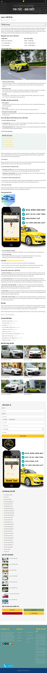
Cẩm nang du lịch (7, 494)
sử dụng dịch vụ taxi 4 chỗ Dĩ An (15, 260)
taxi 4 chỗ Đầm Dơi (13, 587)
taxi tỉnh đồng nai (7, 522)
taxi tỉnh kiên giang (8, 528)
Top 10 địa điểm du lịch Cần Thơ (11, 327)
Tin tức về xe (29, 632)
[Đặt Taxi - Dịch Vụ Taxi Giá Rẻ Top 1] (23, 1)
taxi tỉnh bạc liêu (7, 503)
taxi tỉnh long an (7, 531)
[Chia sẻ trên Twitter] (6, 315)
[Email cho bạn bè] (9, 315)
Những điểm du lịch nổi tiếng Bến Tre (12, 338)
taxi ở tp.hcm (6, 499)
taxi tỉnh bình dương (22, 5)
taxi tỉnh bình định (7, 508)
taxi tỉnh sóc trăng (7, 533)
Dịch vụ (5, 497)
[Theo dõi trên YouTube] (12, 644)
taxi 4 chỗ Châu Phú (8, 323)
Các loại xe (29, 635)
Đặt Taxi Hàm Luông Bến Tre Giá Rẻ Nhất (13, 333)
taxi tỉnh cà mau (7, 517)
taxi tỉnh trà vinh (7, 540)
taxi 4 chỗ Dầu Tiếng (8, 144)
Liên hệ (28, 642)
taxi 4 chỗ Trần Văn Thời (14, 593)
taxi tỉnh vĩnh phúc (7, 544)
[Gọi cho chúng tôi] (10, 644)
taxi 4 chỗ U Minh (12, 570)
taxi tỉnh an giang (7, 501)
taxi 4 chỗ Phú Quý (13, 599)
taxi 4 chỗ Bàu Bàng (7, 142)
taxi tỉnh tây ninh (7, 535)
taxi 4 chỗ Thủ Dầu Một (8, 146)
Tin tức (5, 551)
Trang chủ (15, 5)
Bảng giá (19, 637)
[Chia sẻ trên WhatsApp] (2, 315)
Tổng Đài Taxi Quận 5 (9, 340)
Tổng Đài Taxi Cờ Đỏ (8, 331)
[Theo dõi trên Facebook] (3, 644)
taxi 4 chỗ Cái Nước (13, 581)
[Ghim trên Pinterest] (11, 315)
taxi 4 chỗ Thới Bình (13, 576)
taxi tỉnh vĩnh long (7, 542)
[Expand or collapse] (44, 24)
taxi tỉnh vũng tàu (7, 547)
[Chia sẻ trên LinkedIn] (13, 315)
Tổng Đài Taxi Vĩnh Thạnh (9, 329)
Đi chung (19, 640)
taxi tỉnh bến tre (7, 506)
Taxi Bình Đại (7, 325)
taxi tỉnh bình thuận (8, 515)
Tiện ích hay (6, 549)
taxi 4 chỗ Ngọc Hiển (13, 564)
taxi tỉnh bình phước (8, 513)
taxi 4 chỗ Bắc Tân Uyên (8, 138)
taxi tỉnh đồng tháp (8, 524)
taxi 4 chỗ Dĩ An (17, 48)
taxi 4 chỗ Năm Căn (13, 558)
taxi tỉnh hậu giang (7, 526)
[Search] (45, 1)
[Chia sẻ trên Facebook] (4, 315)
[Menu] (2, 1)
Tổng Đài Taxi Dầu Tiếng (9, 321)
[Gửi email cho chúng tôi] (8, 644)
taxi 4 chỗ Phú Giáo (7, 140)
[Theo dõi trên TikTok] (6, 644)
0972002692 (10, 666)
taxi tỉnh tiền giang (8, 538)
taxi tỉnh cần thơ (7, 519)
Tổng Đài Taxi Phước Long (10, 335)
